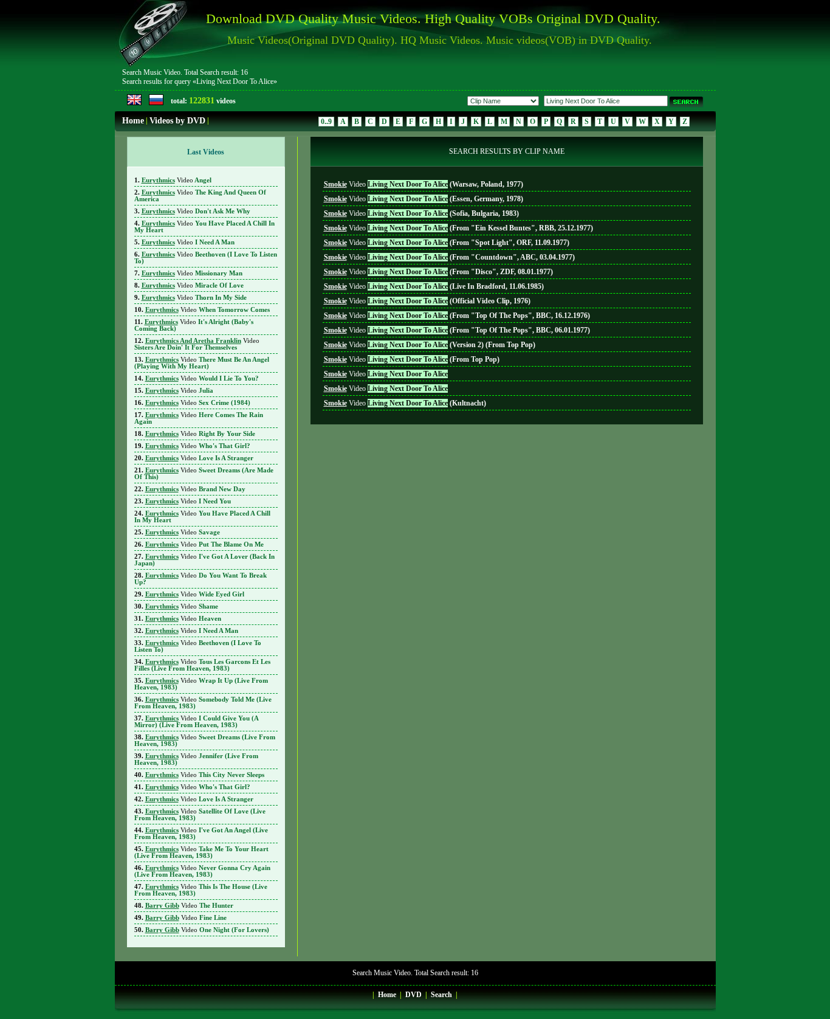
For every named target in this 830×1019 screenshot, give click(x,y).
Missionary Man (192, 273)
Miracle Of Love (193, 285)
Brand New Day (195, 489)
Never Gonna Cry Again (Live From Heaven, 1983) (202, 871)
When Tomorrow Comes (207, 309)
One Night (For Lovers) (207, 930)
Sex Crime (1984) (197, 402)
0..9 (326, 121)
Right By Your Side (200, 433)
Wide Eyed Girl (194, 594)
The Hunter (189, 905)
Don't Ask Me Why (196, 211)
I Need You (188, 501)
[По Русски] (156, 102)
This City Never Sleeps (204, 775)
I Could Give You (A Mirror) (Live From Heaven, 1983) (196, 721)
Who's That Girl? (197, 446)
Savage (182, 532)
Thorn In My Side (194, 297)
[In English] (134, 102)
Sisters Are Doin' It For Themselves (196, 344)
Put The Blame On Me (204, 544)
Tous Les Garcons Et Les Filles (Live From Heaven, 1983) (202, 665)
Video (423, 184)
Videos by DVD (177, 120)
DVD (413, 994)
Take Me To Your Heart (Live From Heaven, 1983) (201, 852)
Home (133, 120)
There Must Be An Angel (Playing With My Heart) (201, 363)
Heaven (183, 618)
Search (441, 994)
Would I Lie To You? (202, 378)
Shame (181, 606)
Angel (176, 180)
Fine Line (186, 917)
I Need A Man (188, 242)
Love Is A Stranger (199, 458)
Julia (179, 390)
